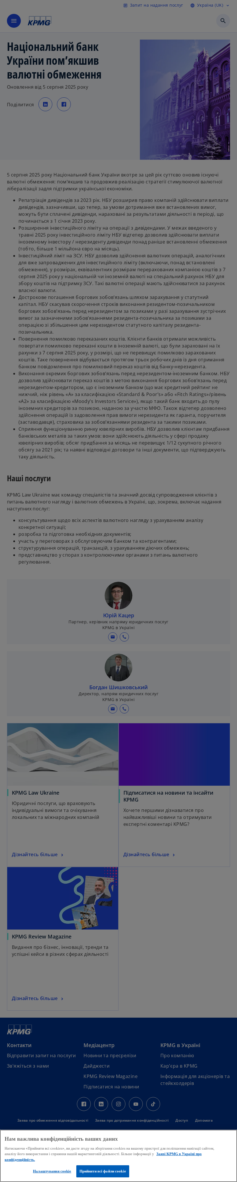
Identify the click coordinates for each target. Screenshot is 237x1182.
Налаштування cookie (52, 1171)
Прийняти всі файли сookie (102, 1171)
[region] (118, 1156)
